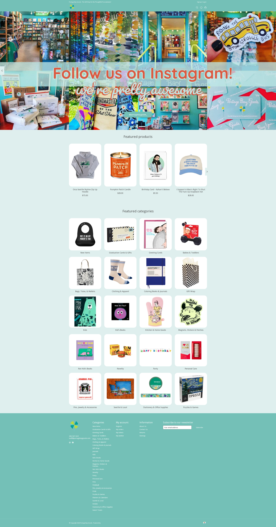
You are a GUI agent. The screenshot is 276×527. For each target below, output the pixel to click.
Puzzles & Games (190, 407)
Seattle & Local (120, 407)
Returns (142, 432)
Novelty (120, 368)
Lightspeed (104, 523)
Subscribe (199, 427)
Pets (94, 482)
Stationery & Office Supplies (155, 407)
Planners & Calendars (100, 497)
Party (155, 368)
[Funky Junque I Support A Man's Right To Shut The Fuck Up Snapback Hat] (191, 165)
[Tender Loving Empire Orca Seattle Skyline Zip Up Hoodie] (85, 165)
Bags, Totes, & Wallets (85, 291)
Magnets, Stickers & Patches (190, 330)
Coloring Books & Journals (155, 291)
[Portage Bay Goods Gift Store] (72, 8)
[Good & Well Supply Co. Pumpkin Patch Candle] (120, 165)
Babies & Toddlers (191, 252)
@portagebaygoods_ (138, 114)
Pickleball (96, 485)
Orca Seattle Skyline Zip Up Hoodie (85, 190)
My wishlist (120, 436)
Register (119, 426)
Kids (85, 330)
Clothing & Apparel (120, 291)
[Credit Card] (204, 523)
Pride (94, 491)
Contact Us (144, 429)
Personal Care (191, 368)
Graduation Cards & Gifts (120, 252)
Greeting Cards (155, 252)
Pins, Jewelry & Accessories (85, 407)
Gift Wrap (191, 291)
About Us (143, 426)
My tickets (119, 432)
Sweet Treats (97, 510)
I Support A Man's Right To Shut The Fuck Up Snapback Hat (190, 190)
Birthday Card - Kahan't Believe (156, 189)
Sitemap (142, 436)
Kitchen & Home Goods (155, 330)
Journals (95, 451)
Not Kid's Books (85, 368)
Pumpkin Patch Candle (120, 189)
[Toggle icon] (197, 8)
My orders (119, 429)
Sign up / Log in (201, 2)
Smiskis (95, 504)
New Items (85, 252)
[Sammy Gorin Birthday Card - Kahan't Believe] (156, 165)
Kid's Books (120, 330)
